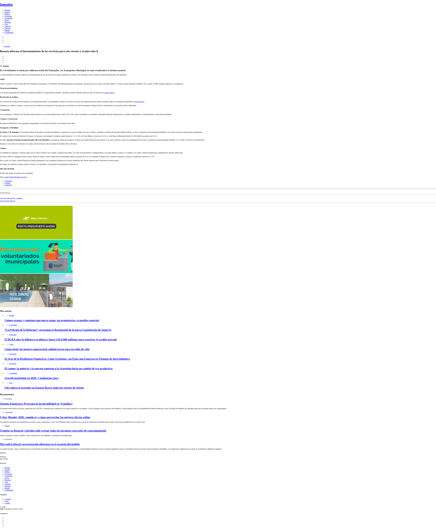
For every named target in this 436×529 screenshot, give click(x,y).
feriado (11, 177)
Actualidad (8, 18)
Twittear (7, 183)
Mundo (7, 30)
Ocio (6, 24)
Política (7, 14)
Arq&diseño (9, 33)
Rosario (7, 10)
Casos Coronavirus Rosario (7, 201)
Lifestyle (8, 26)
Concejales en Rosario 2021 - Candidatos (11, 198)
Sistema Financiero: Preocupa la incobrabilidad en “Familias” (36, 403)
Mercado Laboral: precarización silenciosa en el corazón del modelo (40, 444)
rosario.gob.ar (109, 93)
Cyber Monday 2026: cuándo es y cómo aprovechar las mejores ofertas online (45, 417)
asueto (6, 177)
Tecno (7, 20)
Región (7, 12)
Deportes (8, 22)
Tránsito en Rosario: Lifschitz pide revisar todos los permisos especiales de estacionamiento (53, 430)
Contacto (8, 499)
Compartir (8, 181)
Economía (8, 16)
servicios (24, 177)
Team (7, 501)
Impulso (6, 4)
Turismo (7, 28)
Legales (7, 503)
